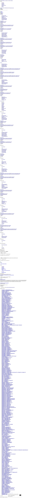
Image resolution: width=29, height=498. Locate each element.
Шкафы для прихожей (5, 82)
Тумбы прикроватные (4, 36)
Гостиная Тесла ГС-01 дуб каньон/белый (5, 29)
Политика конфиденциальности (6, 270)
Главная (3, 2)
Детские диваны (4, 53)
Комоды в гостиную (4, 236)
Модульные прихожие (5, 80)
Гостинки (3, 116)
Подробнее (1, 26)
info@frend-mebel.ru (2, 279)
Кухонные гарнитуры (4, 64)
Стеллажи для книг (4, 118)
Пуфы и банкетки (4, 135)
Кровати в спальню (4, 33)
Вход (2, 12)
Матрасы (3, 109)
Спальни (1, 31)
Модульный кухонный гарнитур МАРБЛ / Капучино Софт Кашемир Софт (10, 69)
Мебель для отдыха (4, 61)
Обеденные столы (4, 220)
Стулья (3, 222)
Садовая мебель (4, 110)
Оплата (3, 267)
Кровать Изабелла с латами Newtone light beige (6, 46)
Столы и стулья (4, 108)
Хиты (2, 269)
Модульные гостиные (4, 16)
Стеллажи (3, 210)
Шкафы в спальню (4, 34)
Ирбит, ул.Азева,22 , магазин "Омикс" (8, 0)
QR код (3, 6)
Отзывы (3, 271)
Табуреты (3, 223)
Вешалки (3, 185)
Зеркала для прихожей (5, 187)
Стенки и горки (4, 15)
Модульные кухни (4, 168)
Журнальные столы (4, 18)
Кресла (3, 60)
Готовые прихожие (4, 79)
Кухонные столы (4, 221)
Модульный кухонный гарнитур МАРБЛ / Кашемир (7, 72)
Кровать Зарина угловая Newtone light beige (5, 39)
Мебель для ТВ (4, 17)
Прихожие (1, 78)
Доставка (3, 3)
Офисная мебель (4, 211)
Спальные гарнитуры (4, 32)
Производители (4, 5)
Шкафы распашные (4, 97)
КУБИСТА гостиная (3, 22)
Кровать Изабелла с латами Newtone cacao (5, 142)
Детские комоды (4, 237)
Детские (1, 48)
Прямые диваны (4, 59)
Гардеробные (3, 98)
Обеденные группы (4, 66)
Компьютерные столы (4, 209)
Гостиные (1, 14)
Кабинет (3, 107)
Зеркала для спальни (4, 35)
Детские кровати (4, 50)
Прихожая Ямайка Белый (3, 194)
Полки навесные (4, 188)
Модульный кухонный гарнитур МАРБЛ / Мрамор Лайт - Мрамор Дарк (9, 76)
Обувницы (3, 81)
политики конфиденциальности (10, 287)
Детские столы (4, 52)
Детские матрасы (4, 51)
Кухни (1, 62)
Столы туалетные (4, 133)
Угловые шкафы (4, 99)
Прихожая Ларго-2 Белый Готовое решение (5, 86)
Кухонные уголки (4, 65)
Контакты (3, 4)
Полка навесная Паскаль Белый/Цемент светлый (6, 25)
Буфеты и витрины (4, 19)
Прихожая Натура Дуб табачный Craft (5, 93)
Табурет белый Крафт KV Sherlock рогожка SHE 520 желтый (8, 229)
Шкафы (1, 95)
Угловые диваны (4, 162)
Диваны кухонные (4, 170)
